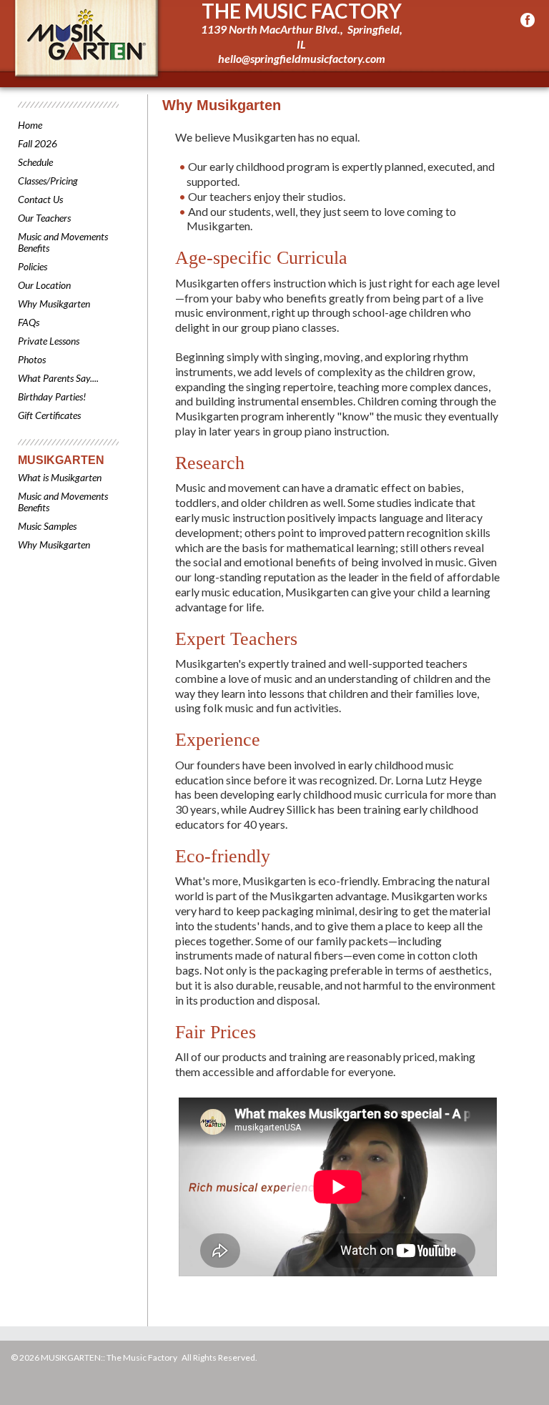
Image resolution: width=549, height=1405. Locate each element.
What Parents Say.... (58, 378)
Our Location (44, 285)
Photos (32, 359)
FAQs (28, 322)
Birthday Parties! (52, 396)
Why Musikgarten (54, 303)
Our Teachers (44, 218)
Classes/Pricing (48, 180)
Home (30, 125)
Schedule (35, 162)
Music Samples (47, 526)
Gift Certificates (49, 415)
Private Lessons (48, 341)
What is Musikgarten (60, 477)
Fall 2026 (37, 143)
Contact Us (40, 199)
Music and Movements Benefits (63, 242)
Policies (32, 266)
